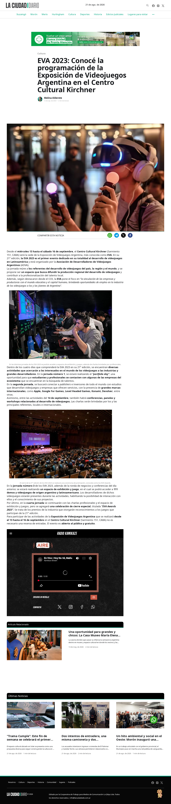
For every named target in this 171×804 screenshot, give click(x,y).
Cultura (72, 14)
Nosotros (12, 782)
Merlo (45, 14)
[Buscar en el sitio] (147, 5)
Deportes (85, 14)
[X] (123, 235)
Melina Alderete (53, 97)
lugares (62, 782)
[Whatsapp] (109, 235)
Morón (33, 14)
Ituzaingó (21, 14)
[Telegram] (116, 235)
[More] (153, 14)
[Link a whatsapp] (153, 719)
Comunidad (51, 782)
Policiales (71, 782)
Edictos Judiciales (114, 14)
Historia (98, 14)
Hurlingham (58, 14)
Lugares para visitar (138, 14)
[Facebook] (130, 235)
